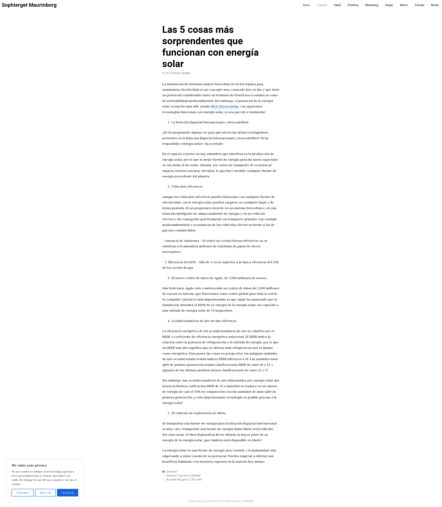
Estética (353, 5)
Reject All (45, 492)
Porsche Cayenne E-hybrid (183, 475)
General (322, 5)
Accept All (67, 492)
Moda (435, 5)
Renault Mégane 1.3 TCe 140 (184, 479)
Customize (22, 492)
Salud (337, 5)
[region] (45, 480)
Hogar (389, 5)
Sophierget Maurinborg (29, 5)
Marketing (371, 5)
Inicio (306, 5)
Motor (404, 5)
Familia (419, 5)
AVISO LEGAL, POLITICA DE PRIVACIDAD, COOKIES (221, 501)
